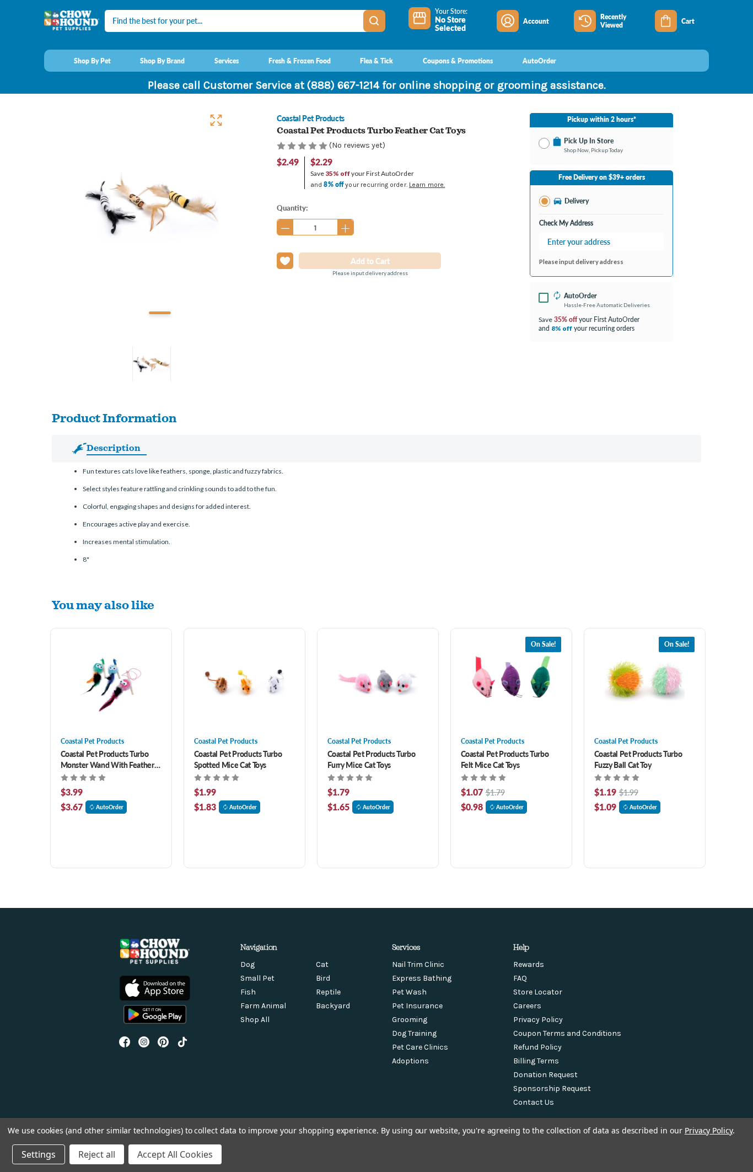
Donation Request (545, 1074)
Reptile (328, 992)
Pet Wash (409, 992)
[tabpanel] (151, 205)
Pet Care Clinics (420, 1047)
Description (114, 447)
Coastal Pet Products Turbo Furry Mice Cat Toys (371, 759)
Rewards (528, 964)
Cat (322, 964)
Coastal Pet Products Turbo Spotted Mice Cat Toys (238, 759)
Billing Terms (536, 1061)
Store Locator (537, 992)
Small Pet (257, 978)
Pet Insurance (417, 1005)
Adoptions (410, 1061)
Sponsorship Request (552, 1088)
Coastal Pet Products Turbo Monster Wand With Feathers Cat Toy (109, 759)
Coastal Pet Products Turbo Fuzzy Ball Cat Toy (638, 759)
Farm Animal (263, 1005)
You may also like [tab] (103, 604)
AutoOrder (109, 807)
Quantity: (292, 207)
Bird (323, 978)
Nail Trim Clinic (418, 964)
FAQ (520, 978)
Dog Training (414, 1033)
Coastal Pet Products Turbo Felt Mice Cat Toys (505, 759)
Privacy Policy (538, 1019)
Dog (247, 964)
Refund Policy (537, 1047)
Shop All (255, 1019)
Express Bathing (421, 978)
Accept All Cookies (175, 1154)
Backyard (333, 1005)
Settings (38, 1154)
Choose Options (111, 682)
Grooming (409, 1019)
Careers (527, 1005)
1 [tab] (160, 312)
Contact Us (533, 1102)
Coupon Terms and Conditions (567, 1033)
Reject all (96, 1154)
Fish (248, 992)
